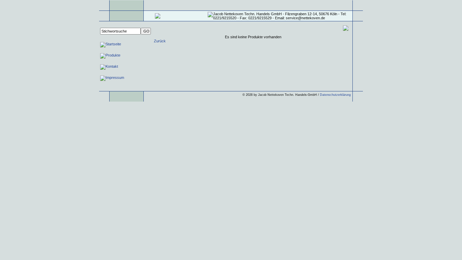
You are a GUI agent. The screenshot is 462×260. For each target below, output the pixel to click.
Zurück (160, 41)
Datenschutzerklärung (335, 94)
